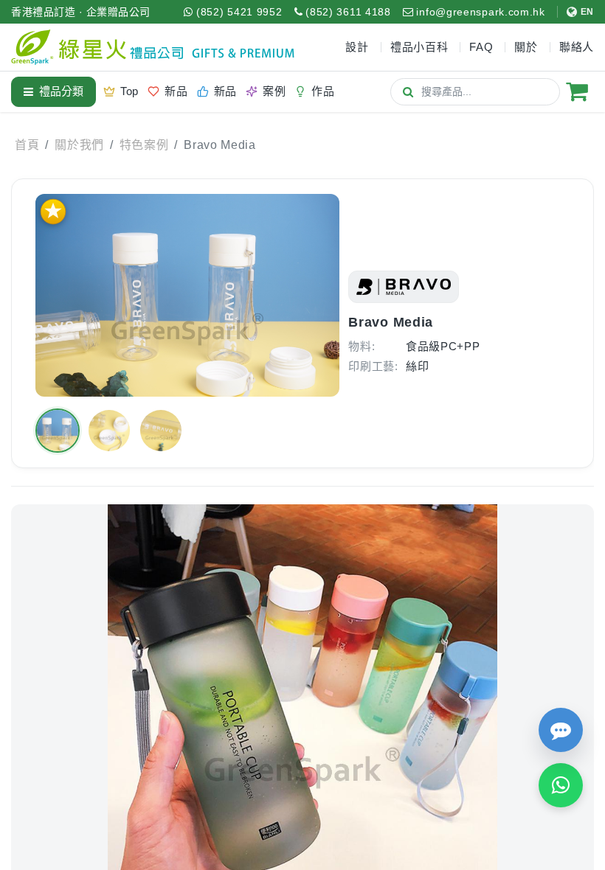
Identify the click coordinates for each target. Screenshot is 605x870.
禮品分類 (61, 91)
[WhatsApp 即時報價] (561, 785)
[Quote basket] (577, 91)
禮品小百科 (419, 47)
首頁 (27, 145)
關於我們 (79, 145)
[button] (57, 430)
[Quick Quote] (561, 730)
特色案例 (144, 145)
